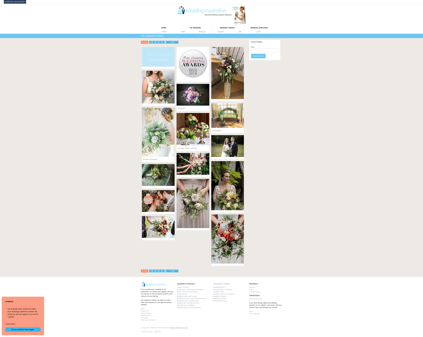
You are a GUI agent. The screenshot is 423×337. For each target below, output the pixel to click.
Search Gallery (258, 56)
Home (163, 28)
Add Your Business (256, 299)
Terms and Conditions (148, 320)
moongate (217, 130)
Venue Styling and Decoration (187, 292)
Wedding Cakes (218, 292)
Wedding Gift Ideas (219, 298)
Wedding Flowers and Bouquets (188, 301)
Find (257, 51)
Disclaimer (144, 318)
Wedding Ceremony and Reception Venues (191, 298)
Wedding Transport (219, 296)
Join (239, 31)
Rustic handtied (150, 159)
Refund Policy (146, 315)
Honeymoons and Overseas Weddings (190, 289)
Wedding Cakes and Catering (187, 296)
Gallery (221, 31)
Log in (251, 289)
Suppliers (259, 28)
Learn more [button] (10, 324)
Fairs (183, 31)
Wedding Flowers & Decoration (223, 294)
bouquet (181, 108)
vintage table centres (187, 148)
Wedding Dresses (219, 287)
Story (164, 31)
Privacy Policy (146, 313)
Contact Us (145, 311)
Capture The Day (183, 287)
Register (252, 287)
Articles (202, 31)
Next (168, 42)
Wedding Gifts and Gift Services (188, 303)
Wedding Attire (182, 294)
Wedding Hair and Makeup (186, 305)
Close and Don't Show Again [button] (23, 329)
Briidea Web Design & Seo (179, 328)
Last (176, 42)
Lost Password (254, 292)
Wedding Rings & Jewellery (222, 289)
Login (258, 31)
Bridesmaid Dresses (220, 301)
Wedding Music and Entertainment (189, 307)
